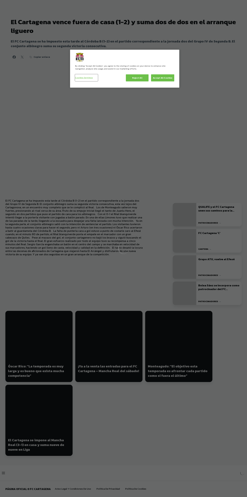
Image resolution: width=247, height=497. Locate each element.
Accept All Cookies (162, 77)
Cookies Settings (84, 77)
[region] (124, 69)
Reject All (137, 77)
